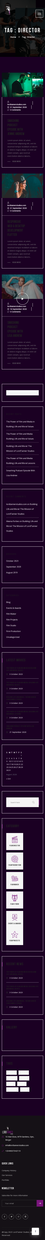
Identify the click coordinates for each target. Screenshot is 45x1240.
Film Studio (11, 625)
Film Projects (12, 619)
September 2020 (13, 566)
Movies (21, 1084)
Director (11, 1078)
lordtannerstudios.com (16, 104)
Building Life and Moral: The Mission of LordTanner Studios (21, 509)
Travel (24, 1090)
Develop (24, 1073)
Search (33, 393)
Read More (16, 162)
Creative (11, 1073)
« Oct (8, 778)
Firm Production (13, 631)
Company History (9, 1170)
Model (10, 1084)
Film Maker (11, 613)
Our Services (7, 1175)
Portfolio (12, 1090)
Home (13, 37)
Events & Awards (13, 608)
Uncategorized (12, 637)
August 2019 (12, 572)
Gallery (24, 1078)
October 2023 (12, 561)
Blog (8, 602)
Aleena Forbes (12, 521)
